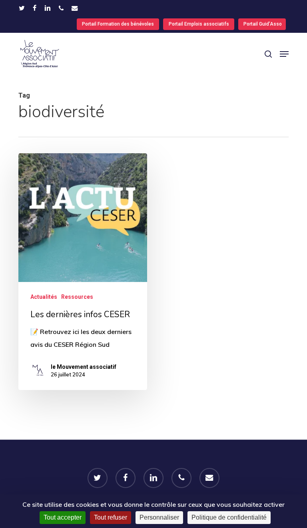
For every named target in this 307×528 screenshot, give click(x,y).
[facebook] (34, 8)
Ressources (77, 297)
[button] (284, 54)
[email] (75, 8)
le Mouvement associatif (83, 367)
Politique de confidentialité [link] (229, 517)
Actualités (43, 297)
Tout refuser (110, 517)
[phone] (61, 8)
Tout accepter (63, 517)
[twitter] (22, 8)
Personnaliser (159, 517)
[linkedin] (47, 8)
